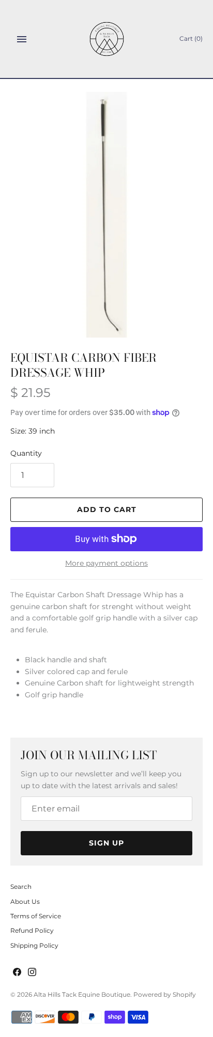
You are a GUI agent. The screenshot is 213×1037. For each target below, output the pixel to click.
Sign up (106, 843)
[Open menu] (21, 39)
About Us (25, 901)
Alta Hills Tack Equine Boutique (82, 994)
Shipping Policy (34, 945)
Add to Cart (106, 509)
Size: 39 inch (32, 431)
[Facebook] (17, 973)
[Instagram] (32, 973)
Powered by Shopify (164, 994)
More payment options (106, 563)
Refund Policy (32, 930)
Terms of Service (35, 916)
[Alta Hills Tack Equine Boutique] (106, 39)
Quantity (26, 453)
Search (21, 886)
